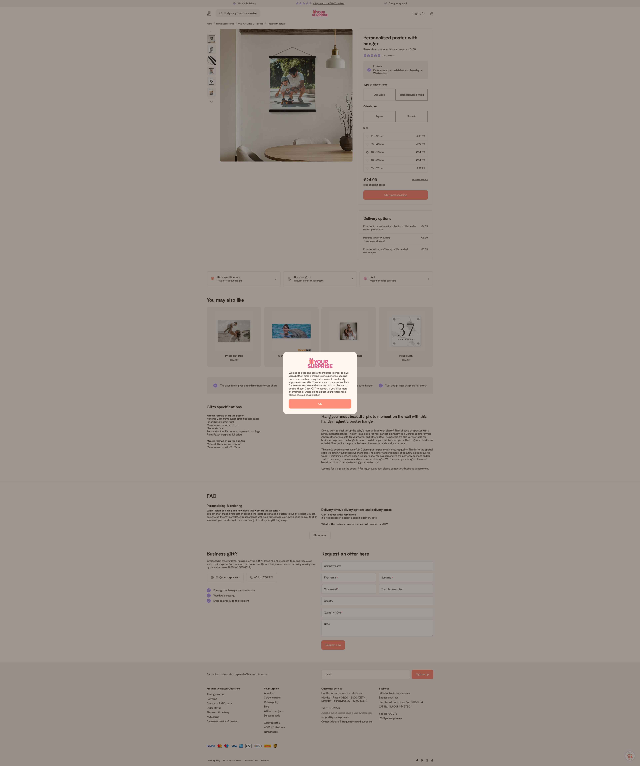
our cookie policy (310, 394)
